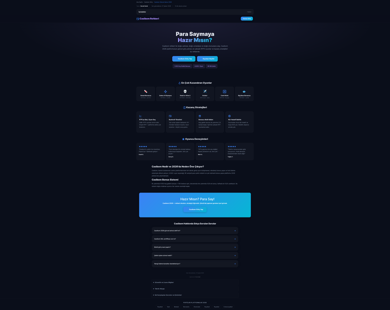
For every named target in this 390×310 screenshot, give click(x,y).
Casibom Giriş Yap (185, 59)
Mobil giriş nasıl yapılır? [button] (162, 247)
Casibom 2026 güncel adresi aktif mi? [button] (167, 230)
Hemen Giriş (247, 18)
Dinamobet (197, 307)
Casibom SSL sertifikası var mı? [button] (165, 239)
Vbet (168, 307)
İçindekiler (195, 12)
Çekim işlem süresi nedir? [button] (163, 255)
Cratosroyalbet (228, 307)
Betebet (176, 307)
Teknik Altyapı (160, 289)
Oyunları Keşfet (208, 59)
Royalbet (160, 307)
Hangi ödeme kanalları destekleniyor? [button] (167, 264)
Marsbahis (186, 307)
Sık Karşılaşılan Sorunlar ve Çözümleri (168, 295)
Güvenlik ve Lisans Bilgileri (164, 282)
